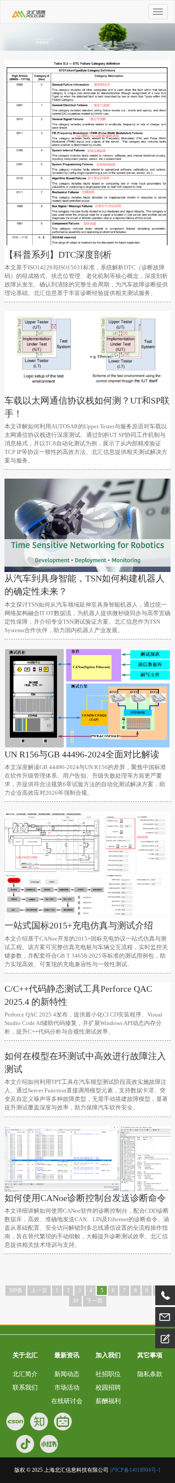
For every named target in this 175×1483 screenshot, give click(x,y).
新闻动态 (66, 1374)
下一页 (95, 1301)
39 (75, 1301)
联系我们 (25, 1387)
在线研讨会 (67, 1401)
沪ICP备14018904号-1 (135, 1470)
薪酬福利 (108, 1401)
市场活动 (66, 1387)
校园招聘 (108, 1387)
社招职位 (108, 1374)
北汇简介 (25, 1374)
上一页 (39, 1290)
